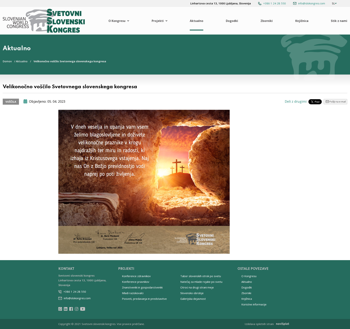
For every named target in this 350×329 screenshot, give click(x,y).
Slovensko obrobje (192, 293)
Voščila (10, 101)
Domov (7, 61)
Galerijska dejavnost (193, 299)
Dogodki (232, 21)
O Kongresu (116, 21)
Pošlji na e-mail (337, 101)
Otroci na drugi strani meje (197, 287)
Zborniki (266, 21)
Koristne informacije (254, 304)
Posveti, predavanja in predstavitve (144, 299)
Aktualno (196, 21)
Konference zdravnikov (136, 276)
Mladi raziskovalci (132, 293)
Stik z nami (339, 21)
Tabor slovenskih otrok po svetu (200, 276)
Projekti (158, 21)
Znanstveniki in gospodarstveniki (142, 287)
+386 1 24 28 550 (274, 3)
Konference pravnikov (135, 282)
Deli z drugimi (296, 101)
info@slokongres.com (311, 3)
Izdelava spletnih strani (259, 324)
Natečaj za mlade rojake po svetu (201, 282)
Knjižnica (301, 21)
